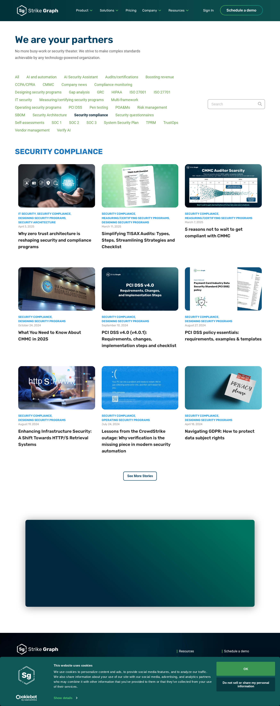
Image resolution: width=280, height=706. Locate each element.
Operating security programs (38, 107)
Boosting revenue (160, 77)
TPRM (151, 122)
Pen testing (99, 107)
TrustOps (170, 122)
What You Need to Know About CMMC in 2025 (49, 335)
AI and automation (41, 77)
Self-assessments (29, 122)
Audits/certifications (121, 77)
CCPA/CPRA (25, 84)
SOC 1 (57, 122)
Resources (176, 10)
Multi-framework (124, 100)
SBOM (20, 115)
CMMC (48, 84)
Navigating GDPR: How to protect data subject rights (219, 434)
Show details (63, 698)
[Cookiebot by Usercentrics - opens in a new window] (26, 698)
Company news (74, 84)
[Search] (260, 104)
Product (82, 10)
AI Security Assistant (81, 77)
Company (149, 10)
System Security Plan (121, 122)
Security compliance (91, 115)
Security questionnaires (134, 115)
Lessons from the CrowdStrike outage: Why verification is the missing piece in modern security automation (136, 441)
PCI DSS (75, 107)
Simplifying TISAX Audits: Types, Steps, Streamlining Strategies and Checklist (138, 240)
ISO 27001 (138, 92)
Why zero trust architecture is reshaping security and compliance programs (54, 240)
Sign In (208, 10)
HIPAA (117, 92)
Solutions (107, 10)
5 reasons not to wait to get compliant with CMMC (213, 232)
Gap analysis (79, 92)
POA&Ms (122, 107)
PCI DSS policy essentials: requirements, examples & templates (223, 335)
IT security (23, 100)
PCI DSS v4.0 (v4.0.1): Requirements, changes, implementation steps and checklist (139, 339)
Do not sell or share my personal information (246, 684)
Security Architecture (50, 115)
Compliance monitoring (113, 84)
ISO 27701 (162, 92)
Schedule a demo (241, 10)
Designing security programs (38, 92)
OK (246, 668)
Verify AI (64, 130)
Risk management (152, 107)
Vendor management (32, 130)
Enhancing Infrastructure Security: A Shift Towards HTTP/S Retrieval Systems (55, 438)
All (17, 77)
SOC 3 (92, 122)
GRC (100, 92)
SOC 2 (74, 122)
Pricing (131, 10)
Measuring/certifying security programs (71, 100)
